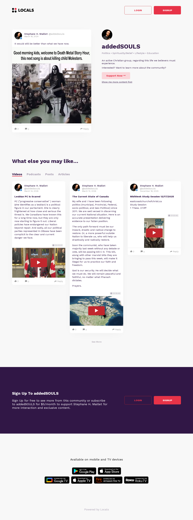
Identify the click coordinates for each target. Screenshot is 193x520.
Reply (86, 129)
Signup (167, 10)
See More (96, 342)
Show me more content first (117, 82)
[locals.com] (23, 10)
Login (138, 10)
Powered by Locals (96, 509)
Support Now (114, 75)
